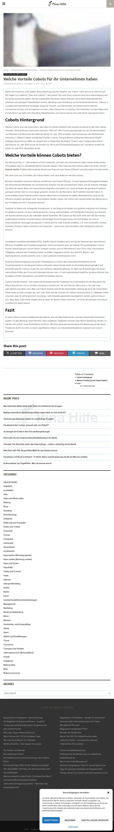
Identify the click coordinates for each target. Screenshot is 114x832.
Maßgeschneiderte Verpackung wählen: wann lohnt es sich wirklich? (34, 412)
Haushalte (8, 567)
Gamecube (8, 543)
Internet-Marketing (11, 584)
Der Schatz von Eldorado (14, 750)
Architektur (8, 490)
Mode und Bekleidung (13, 612)
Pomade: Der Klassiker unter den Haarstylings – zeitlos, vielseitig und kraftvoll (39, 444)
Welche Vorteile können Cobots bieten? (92, 380)
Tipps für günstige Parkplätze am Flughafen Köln (81, 769)
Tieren (6, 641)
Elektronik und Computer (14, 523)
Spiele (6, 628)
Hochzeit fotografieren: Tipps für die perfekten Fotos (83, 765)
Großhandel (8, 551)
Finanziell (7, 531)
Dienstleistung (10, 515)
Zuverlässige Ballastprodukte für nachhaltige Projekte (28, 419)
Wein (5, 669)
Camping (7, 511)
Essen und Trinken (11, 527)
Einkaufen (7, 519)
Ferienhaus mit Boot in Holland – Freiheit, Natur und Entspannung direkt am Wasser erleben (45, 457)
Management (9, 604)
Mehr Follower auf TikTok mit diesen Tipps (21, 736)
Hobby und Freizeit (12, 571)
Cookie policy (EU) (38, 829)
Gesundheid (9, 547)
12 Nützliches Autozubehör (72, 744)
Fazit (78, 383)
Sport (5, 632)
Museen (7, 620)
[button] (108, 792)
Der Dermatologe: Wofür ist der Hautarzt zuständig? (26, 765)
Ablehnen (70, 820)
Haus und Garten (11, 563)
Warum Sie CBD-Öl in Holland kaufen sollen (78, 736)
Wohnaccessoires (11, 673)
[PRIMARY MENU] (4, 4)
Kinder (6, 588)
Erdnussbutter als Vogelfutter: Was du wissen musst (27, 463)
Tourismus (8, 645)
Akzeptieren (51, 820)
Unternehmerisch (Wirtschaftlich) (15, 74)
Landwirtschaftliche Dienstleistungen (20, 600)
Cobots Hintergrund (84, 377)
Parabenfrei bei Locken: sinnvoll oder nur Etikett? (26, 425)
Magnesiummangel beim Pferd (73, 729)
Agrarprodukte (10, 482)
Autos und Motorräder (13, 498)
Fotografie (8, 539)
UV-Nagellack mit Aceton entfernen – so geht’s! (24, 721)
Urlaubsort (8, 661)
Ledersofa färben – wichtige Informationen (79, 740)
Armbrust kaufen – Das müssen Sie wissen (22, 744)
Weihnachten (9, 665)
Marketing (8, 608)
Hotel (5, 576)
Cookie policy (73, 827)
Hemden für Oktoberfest (70, 733)
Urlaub (6, 657)
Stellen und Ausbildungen (15, 636)
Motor (6, 616)
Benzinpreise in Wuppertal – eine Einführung (22, 718)
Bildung (7, 502)
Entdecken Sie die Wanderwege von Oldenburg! (80, 754)
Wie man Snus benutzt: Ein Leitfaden (19, 740)
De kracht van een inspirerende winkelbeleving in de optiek (30, 438)
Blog (5, 506)
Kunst (6, 596)
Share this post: (89, 386)
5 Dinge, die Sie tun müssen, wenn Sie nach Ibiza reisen (84, 773)
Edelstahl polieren (67, 758)
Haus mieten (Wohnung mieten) (17, 559)
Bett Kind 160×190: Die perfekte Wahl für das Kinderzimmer (30, 450)
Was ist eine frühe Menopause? (73, 761)
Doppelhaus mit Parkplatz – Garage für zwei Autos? (82, 718)
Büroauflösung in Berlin (13, 754)
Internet (6, 580)
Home (26, 829)
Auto (5, 494)
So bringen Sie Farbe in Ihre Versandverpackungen (26, 431)
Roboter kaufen (12, 169)
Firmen (6, 535)
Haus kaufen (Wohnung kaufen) (17, 555)
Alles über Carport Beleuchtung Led (18, 733)
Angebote (7, 486)
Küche (6, 592)
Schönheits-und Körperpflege (17, 624)
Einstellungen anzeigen (94, 820)
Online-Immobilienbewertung (72, 750)
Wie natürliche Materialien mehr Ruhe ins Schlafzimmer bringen (32, 406)
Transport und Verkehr (13, 649)
